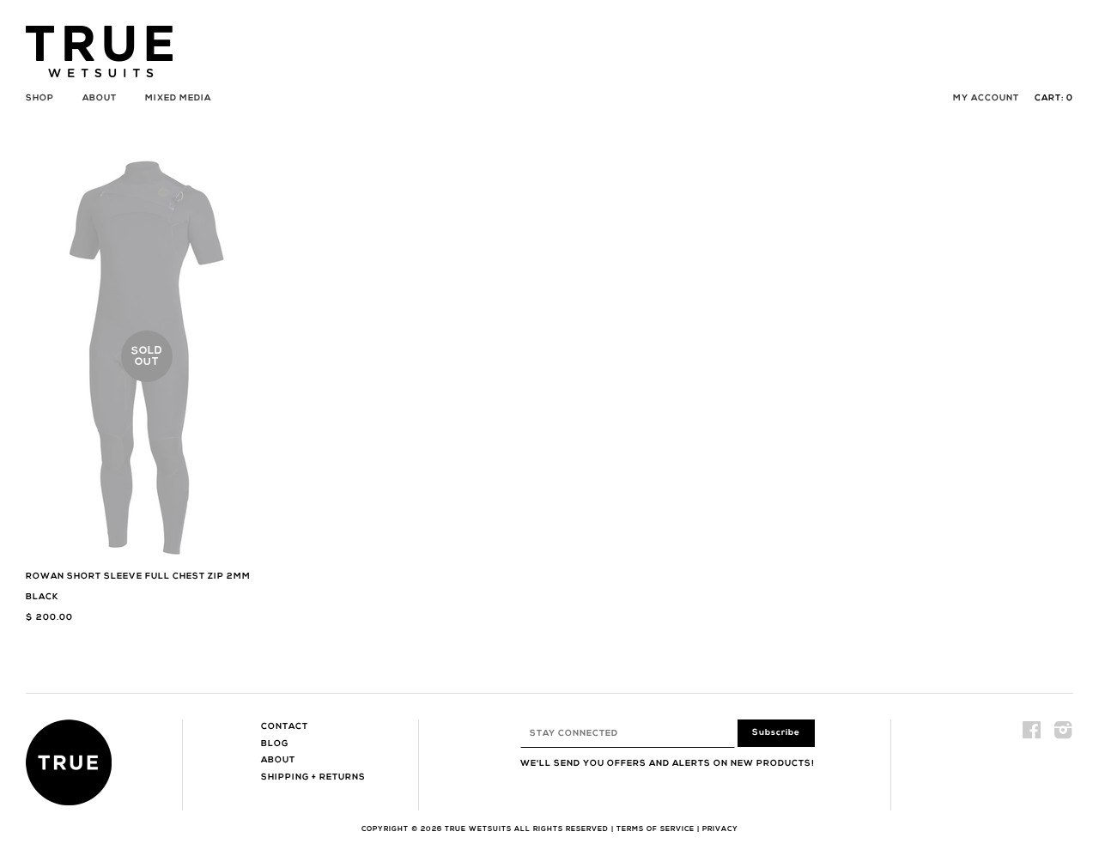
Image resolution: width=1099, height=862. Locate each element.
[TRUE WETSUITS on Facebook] (1032, 735)
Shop (40, 98)
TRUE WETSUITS (478, 829)
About (99, 98)
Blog (274, 744)
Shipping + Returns (313, 777)
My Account (986, 98)
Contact (284, 726)
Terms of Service (655, 829)
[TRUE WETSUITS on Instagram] (1063, 735)
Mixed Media (178, 98)
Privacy (720, 829)
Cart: (1054, 98)
